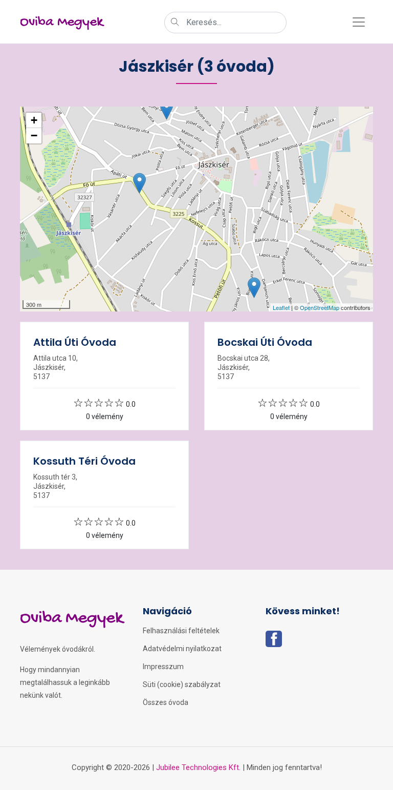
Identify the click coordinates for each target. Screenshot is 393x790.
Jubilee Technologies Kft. (198, 767)
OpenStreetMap (319, 307)
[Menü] (358, 22)
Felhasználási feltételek (181, 631)
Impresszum (163, 666)
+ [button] (34, 120)
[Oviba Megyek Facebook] (274, 642)
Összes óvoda (165, 702)
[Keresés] (175, 23)
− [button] (34, 135)
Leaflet (281, 307)
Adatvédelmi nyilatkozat (182, 649)
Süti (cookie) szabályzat (182, 684)
